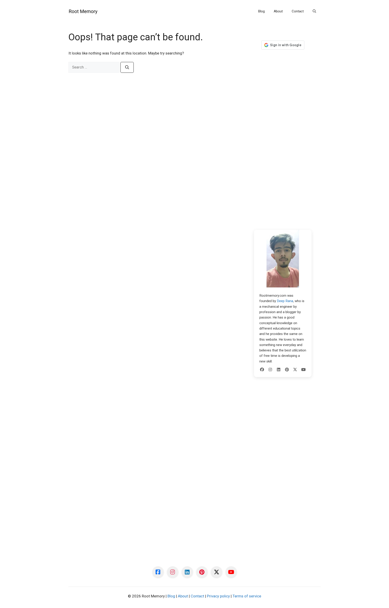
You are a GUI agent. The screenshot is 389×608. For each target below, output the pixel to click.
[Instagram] (270, 370)
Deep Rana (285, 301)
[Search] (127, 67)
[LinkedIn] (278, 370)
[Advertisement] (283, 139)
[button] (314, 11)
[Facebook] (262, 370)
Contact (298, 11)
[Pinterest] (286, 370)
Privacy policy (218, 596)
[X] (295, 370)
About (278, 11)
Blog (261, 11)
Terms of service (247, 596)
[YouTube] (303, 370)
